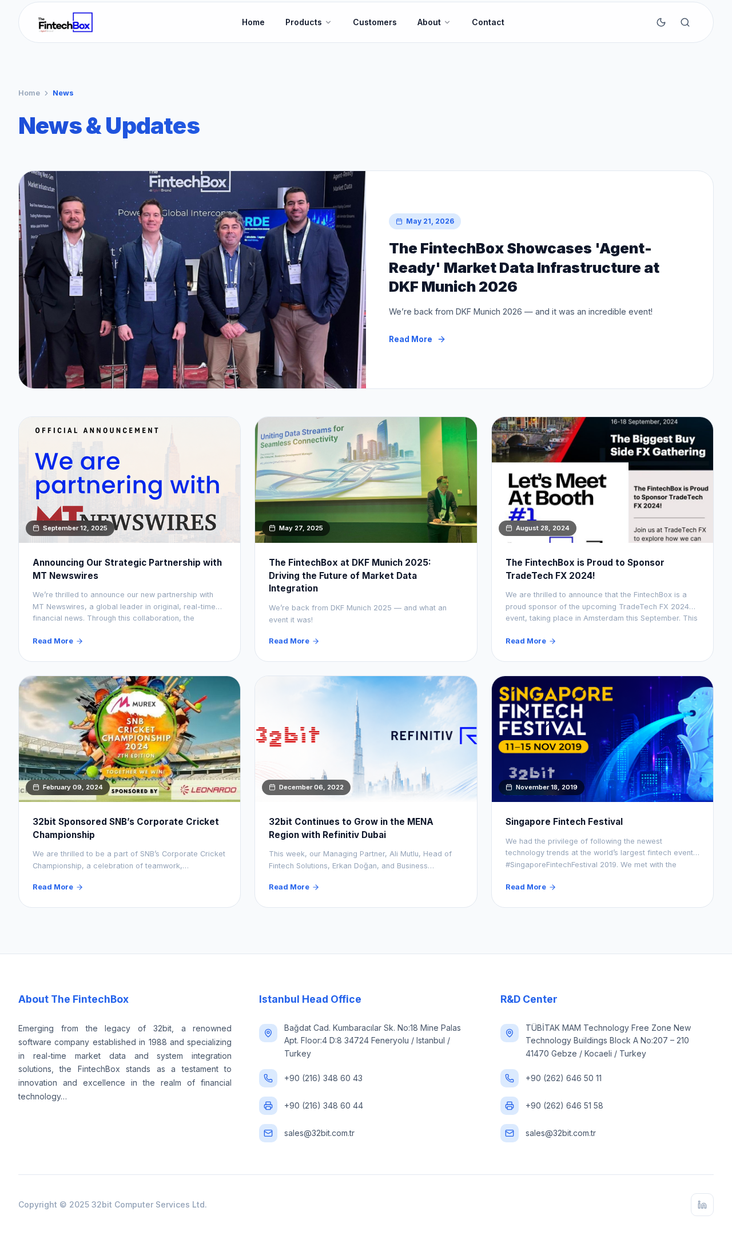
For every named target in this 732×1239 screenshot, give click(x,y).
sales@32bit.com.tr (319, 1133)
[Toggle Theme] (661, 22)
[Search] (685, 22)
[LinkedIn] (702, 1204)
